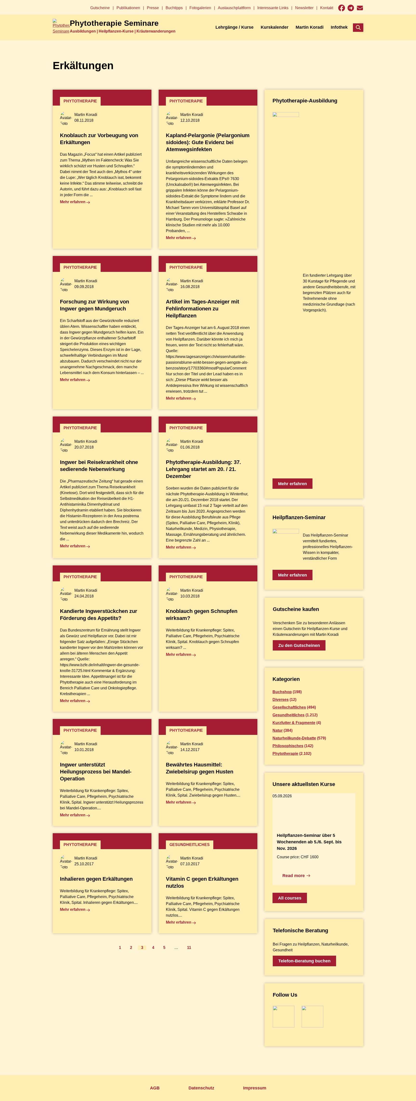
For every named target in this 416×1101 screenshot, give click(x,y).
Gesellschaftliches (289, 707)
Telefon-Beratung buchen (304, 961)
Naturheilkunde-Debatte (294, 738)
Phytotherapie (285, 754)
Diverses (281, 700)
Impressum (254, 1088)
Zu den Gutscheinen (299, 645)
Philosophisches (288, 746)
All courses (289, 898)
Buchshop (282, 692)
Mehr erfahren (292, 483)
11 (189, 948)
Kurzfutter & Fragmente (294, 723)
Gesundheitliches (289, 715)
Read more (293, 875)
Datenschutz (201, 1088)
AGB (155, 1088)
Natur (278, 730)
